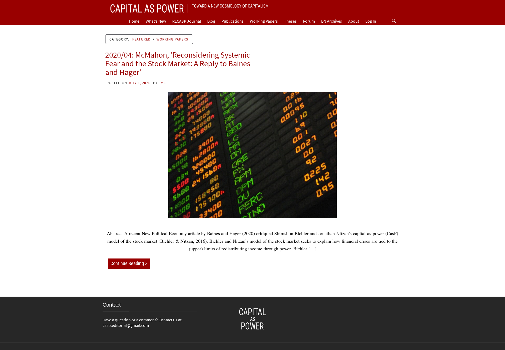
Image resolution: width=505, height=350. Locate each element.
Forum (309, 21)
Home (134, 21)
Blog (211, 21)
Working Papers (264, 21)
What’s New (156, 21)
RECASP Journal (186, 21)
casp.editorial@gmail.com (126, 325)
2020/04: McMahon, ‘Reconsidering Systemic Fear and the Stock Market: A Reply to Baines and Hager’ (177, 63)
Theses (290, 21)
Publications (232, 21)
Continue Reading (127, 263)
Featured (141, 39)
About (353, 21)
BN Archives (331, 21)
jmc (162, 82)
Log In (370, 21)
